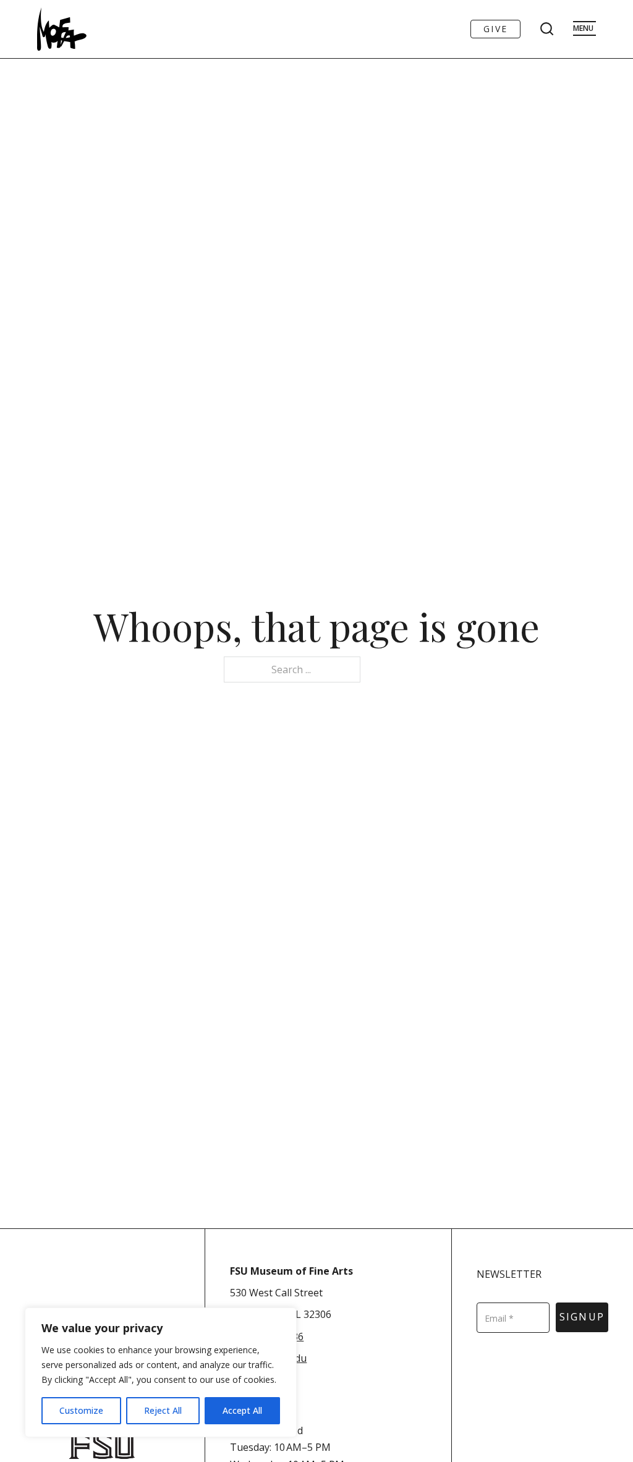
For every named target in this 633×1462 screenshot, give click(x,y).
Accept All (242, 1410)
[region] (161, 1372)
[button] (327, 1368)
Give (495, 29)
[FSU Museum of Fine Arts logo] (62, 29)
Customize (81, 1410)
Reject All (163, 1410)
